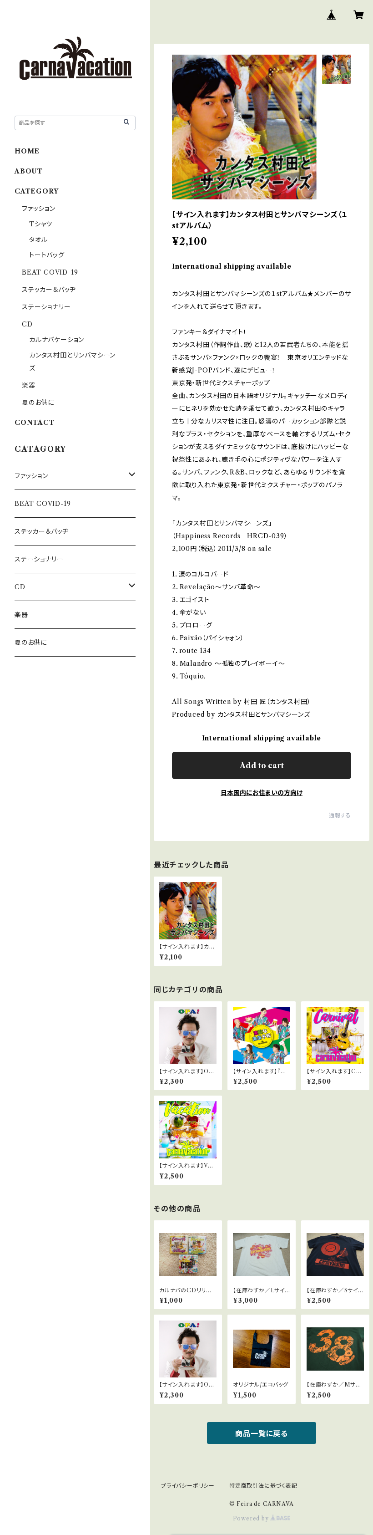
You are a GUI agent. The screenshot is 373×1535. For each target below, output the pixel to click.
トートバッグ (47, 255)
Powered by (252, 1518)
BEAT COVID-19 (50, 272)
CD (27, 324)
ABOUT (29, 171)
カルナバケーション (56, 340)
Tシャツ (40, 224)
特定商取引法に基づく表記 (263, 1485)
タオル (38, 239)
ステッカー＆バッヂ (49, 290)
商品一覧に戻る (261, 1433)
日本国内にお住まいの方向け (261, 793)
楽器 (28, 385)
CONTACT (35, 422)
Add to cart (262, 765)
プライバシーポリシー (188, 1485)
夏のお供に (38, 402)
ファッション (38, 208)
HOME (27, 151)
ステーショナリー (46, 307)
